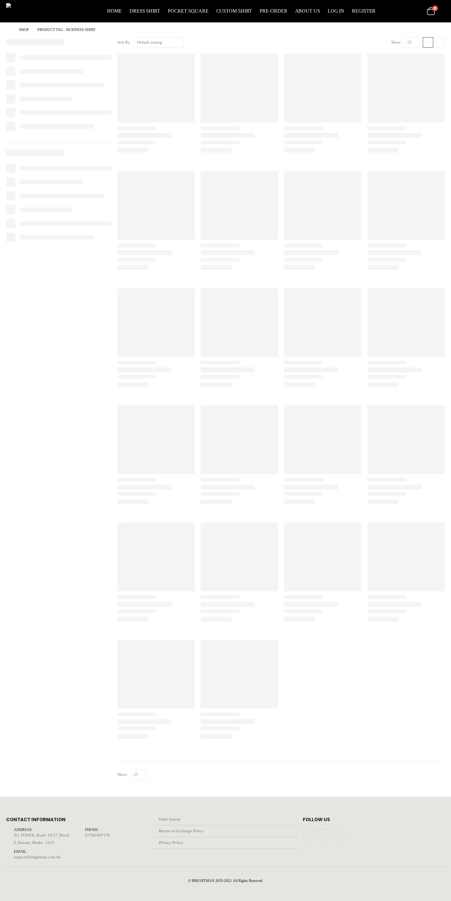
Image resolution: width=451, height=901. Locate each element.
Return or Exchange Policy (181, 831)
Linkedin (338, 834)
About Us (307, 11)
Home (114, 11)
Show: (396, 42)
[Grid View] (428, 42)
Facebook (309, 834)
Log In (336, 11)
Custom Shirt (234, 11)
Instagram (324, 834)
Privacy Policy (171, 842)
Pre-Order (273, 11)
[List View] (439, 42)
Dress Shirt (144, 11)
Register (364, 11)
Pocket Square (188, 11)
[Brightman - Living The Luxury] (33, 11)
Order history (170, 819)
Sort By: (124, 42)
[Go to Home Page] (8, 29)
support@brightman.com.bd (37, 857)
